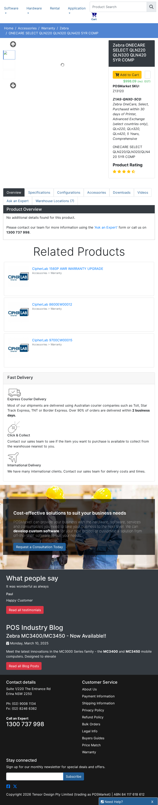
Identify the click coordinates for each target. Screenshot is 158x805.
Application (77, 8)
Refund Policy (92, 717)
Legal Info (90, 731)
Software (11, 8)
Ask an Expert (18, 201)
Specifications (39, 192)
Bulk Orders (91, 724)
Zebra (64, 28)
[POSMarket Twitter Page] (15, 786)
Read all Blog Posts (24, 666)
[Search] (151, 7)
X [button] (152, 802)
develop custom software (36, 531)
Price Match (91, 745)
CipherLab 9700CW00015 (52, 340)
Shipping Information (98, 703)
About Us (89, 689)
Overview (14, 192)
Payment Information (98, 696)
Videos (142, 192)
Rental (55, 8)
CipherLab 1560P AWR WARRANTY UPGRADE (67, 269)
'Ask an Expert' (106, 227)
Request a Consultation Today (39, 547)
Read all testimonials (25, 610)
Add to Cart (129, 75)
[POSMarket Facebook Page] (8, 786)
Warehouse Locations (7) (55, 201)
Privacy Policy (93, 710)
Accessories (27, 28)
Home (8, 28)
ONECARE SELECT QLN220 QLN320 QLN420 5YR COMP (53, 33)
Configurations (68, 192)
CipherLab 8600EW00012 (52, 304)
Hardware (34, 8)
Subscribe (73, 776)
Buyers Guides (93, 738)
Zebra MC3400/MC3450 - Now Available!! (56, 636)
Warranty (48, 28)
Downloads (121, 192)
